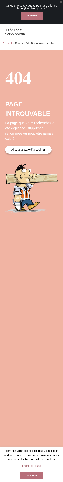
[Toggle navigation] (56, 29)
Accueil (7, 43)
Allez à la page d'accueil (26, 149)
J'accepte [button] (31, 475)
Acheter (32, 15)
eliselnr (14, 29)
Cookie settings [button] (31, 466)
